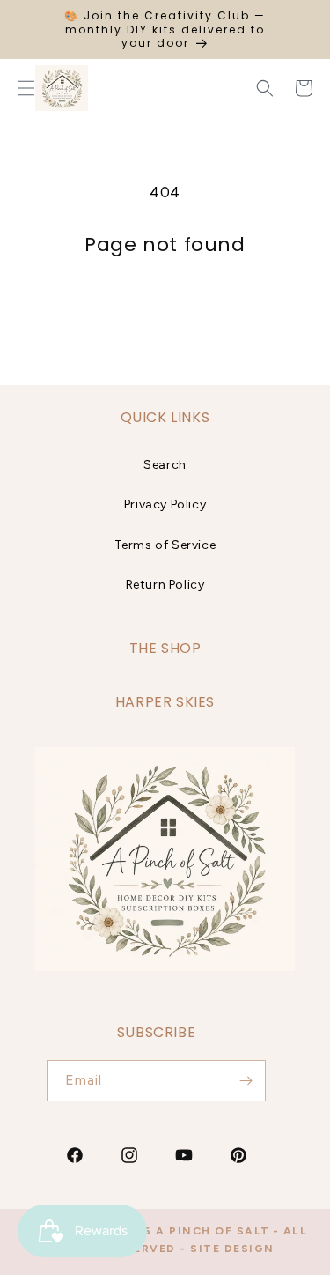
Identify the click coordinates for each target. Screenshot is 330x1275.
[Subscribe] (245, 1080)
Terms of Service (165, 544)
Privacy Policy (165, 504)
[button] (265, 88)
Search (165, 464)
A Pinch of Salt (213, 1231)
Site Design (232, 1248)
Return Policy (165, 584)
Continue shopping (165, 304)
